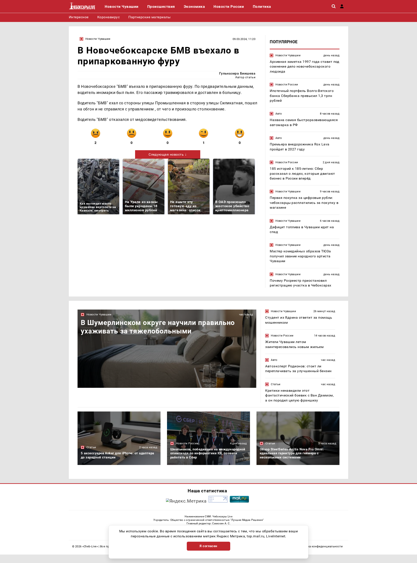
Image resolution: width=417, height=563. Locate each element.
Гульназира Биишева (237, 73)
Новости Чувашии (98, 38)
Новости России (286, 84)
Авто (278, 113)
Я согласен (208, 546)
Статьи (275, 384)
